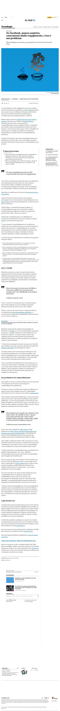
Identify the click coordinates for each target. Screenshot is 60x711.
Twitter (12, 331)
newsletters (4, 668)
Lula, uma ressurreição (53, 154)
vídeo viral (23, 429)
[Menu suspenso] (2, 20)
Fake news (31, 596)
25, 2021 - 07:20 (5, 100)
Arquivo (23, 668)
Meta (20, 596)
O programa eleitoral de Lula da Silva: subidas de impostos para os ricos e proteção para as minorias (52, 159)
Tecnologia (6, 27)
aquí (32, 601)
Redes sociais (8, 596)
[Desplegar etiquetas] (38, 596)
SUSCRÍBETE (50, 17)
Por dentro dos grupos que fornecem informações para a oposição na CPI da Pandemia (26, 587)
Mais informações (9, 601)
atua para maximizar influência (22, 312)
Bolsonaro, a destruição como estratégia (52, 152)
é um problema (20, 463)
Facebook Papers (28, 121)
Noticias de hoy (3, 708)
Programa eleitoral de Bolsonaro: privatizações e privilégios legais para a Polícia (52, 164)
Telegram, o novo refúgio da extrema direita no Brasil (25, 579)
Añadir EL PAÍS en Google (34, 103)
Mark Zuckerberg (25, 596)
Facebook (31, 110)
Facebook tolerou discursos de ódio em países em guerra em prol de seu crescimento (19, 323)
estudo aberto (5, 202)
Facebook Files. (28, 531)
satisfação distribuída (7, 348)
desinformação (34, 393)
